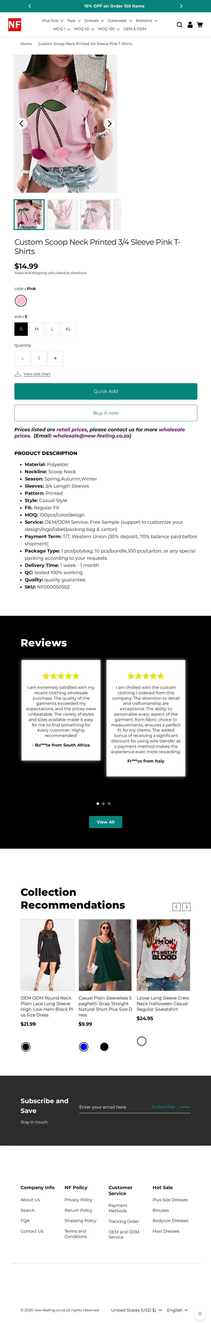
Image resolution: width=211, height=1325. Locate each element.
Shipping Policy (80, 1220)
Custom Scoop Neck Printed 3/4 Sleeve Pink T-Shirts (85, 43)
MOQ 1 (59, 29)
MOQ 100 (107, 29)
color (25, 288)
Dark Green (114, 1047)
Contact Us (32, 1231)
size (20, 316)
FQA (25, 1220)
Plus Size (50, 20)
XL (68, 329)
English (174, 1310)
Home (26, 43)
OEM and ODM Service (124, 1235)
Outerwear (118, 20)
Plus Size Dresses (170, 1199)
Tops (71, 20)
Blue (84, 1047)
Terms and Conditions (76, 1234)
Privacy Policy (78, 1199)
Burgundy (94, 1047)
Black (26, 1047)
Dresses (92, 20)
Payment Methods (118, 1208)
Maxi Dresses (166, 1231)
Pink (20, 300)
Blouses (161, 1210)
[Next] (181, 6)
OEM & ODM (135, 29)
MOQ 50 (82, 29)
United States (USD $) (133, 1310)
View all (106, 822)
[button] (179, 25)
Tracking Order (124, 1221)
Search (28, 1210)
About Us (30, 1199)
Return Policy (78, 1210)
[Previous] (30, 6)
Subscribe (163, 1107)
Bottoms (144, 20)
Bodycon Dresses (170, 1220)
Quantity (22, 345)
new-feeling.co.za (49, 1310)
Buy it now (105, 413)
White (142, 1041)
